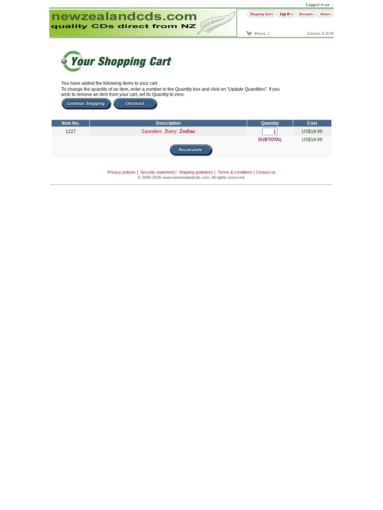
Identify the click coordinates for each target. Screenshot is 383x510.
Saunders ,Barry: (168, 131)
